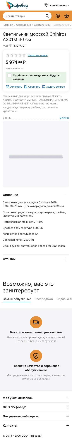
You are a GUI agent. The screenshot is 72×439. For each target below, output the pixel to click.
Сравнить (34, 86)
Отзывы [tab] (9, 259)
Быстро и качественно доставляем (36, 332)
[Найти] (47, 16)
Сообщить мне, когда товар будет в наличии (36, 77)
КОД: (6, 45)
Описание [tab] (10, 195)
